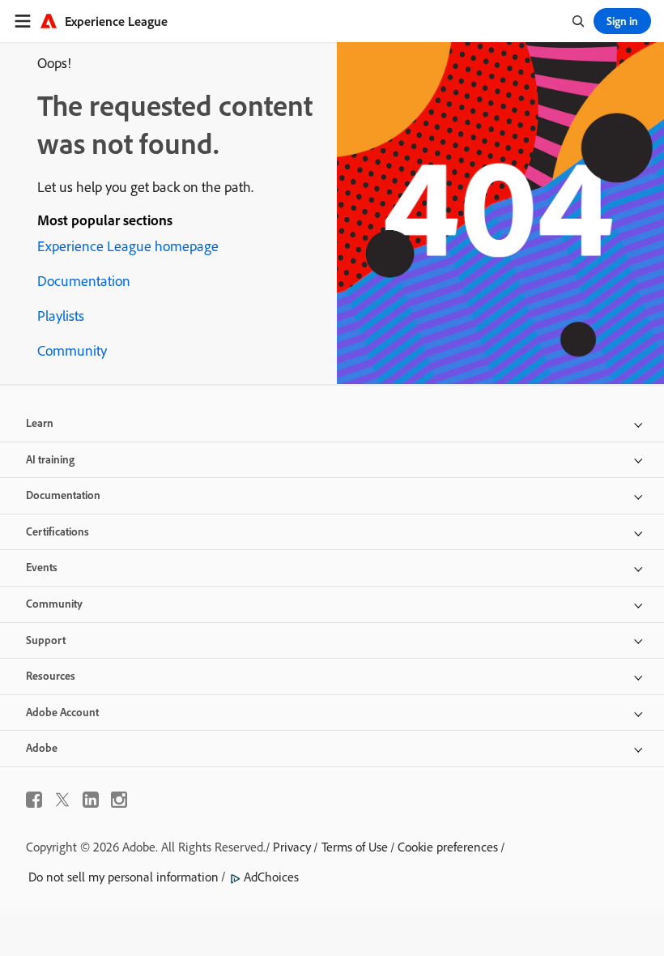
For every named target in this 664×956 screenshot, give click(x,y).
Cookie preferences (448, 847)
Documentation (83, 280)
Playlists (60, 315)
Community (72, 350)
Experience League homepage (128, 246)
